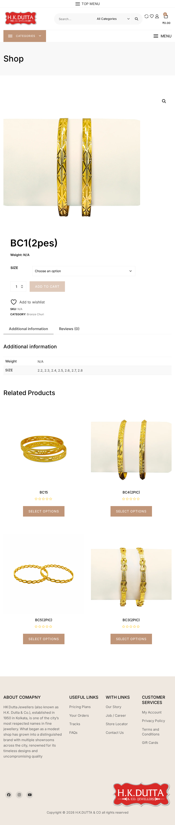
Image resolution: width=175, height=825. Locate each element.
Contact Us (115, 732)
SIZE (14, 268)
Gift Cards (150, 742)
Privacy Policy (153, 721)
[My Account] (157, 16)
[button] (162, 36)
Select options (43, 511)
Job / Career (116, 715)
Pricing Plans (80, 707)
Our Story (113, 707)
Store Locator (117, 724)
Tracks (74, 724)
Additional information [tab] (28, 328)
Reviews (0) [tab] (69, 328)
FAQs (73, 732)
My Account (152, 712)
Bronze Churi (35, 314)
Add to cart (47, 286)
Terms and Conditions (151, 731)
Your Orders (79, 715)
